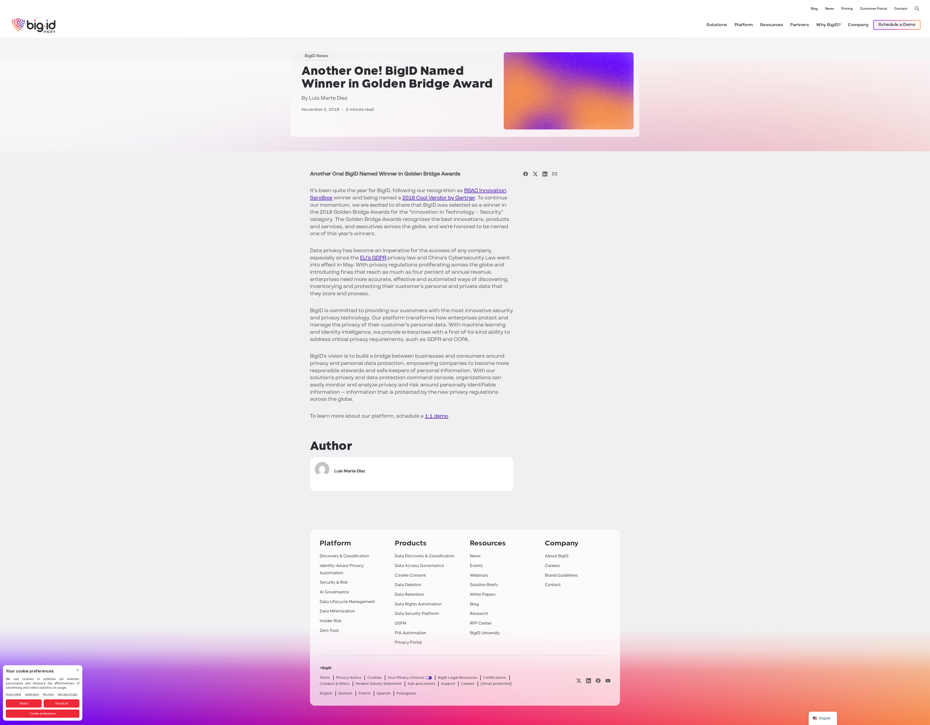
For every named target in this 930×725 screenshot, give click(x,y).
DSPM (400, 623)
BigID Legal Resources (457, 678)
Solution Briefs (484, 584)
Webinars (479, 575)
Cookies (374, 678)
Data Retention (409, 594)
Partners (799, 25)
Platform (744, 25)
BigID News (316, 56)
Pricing (847, 9)
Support (448, 684)
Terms (325, 678)
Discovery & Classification (344, 556)
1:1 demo (436, 416)
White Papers (483, 594)
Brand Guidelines (561, 575)
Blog (814, 9)
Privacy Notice (348, 678)
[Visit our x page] (578, 681)
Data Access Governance (419, 565)
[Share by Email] (554, 174)
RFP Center (481, 623)
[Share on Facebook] (525, 174)
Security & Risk (334, 582)
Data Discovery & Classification (424, 556)
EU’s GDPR (373, 258)
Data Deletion (408, 584)
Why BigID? (828, 25)
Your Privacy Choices (406, 678)
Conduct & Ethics (334, 684)
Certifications (494, 678)
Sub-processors (421, 684)
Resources (771, 25)
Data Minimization (337, 611)
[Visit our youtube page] (607, 681)
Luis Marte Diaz (328, 98)
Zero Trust (329, 630)
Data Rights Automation (418, 604)
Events (476, 565)
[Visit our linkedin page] (588, 681)
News (829, 9)
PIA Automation (410, 633)
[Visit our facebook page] (598, 681)
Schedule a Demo (897, 25)
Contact (900, 9)
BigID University (485, 633)
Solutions (716, 25)
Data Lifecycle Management (347, 601)
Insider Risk (330, 621)
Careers (552, 565)
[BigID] (34, 25)
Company (858, 25)
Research (479, 613)
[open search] (917, 8)
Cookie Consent (410, 575)
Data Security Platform (417, 613)
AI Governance (334, 592)
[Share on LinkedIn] (544, 174)
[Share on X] (535, 174)
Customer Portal (873, 9)
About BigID (556, 556)
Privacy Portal (408, 642)
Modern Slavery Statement (379, 684)
